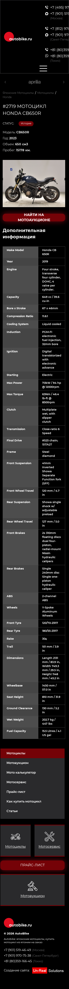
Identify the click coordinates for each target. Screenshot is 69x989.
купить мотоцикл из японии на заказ (29, 940)
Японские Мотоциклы (18, 93)
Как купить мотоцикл (24, 801)
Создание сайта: (17, 970)
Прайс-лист (16, 792)
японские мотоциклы (30, 938)
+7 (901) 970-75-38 (17, 955)
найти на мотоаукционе (34, 217)
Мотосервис (16, 782)
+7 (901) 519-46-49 (17, 950)
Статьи (12, 811)
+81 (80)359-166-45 (18, 961)
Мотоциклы (16, 753)
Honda (7, 97)
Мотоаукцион (18, 763)
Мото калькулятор (21, 772)
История (26, 123)
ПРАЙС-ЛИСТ (32, 865)
